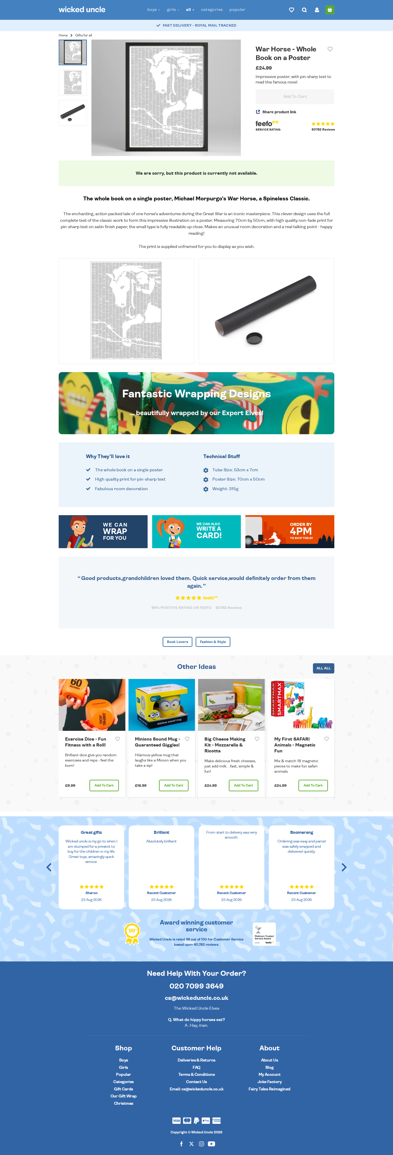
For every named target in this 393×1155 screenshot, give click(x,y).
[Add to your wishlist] (330, 49)
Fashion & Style (213, 642)
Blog (269, 1067)
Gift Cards (123, 1089)
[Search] (304, 9)
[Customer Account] (317, 9)
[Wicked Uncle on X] (191, 1143)
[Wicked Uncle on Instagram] (201, 1143)
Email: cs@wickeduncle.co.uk (196, 1089)
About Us (269, 1060)
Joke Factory (269, 1082)
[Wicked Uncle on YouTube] (211, 1143)
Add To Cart (295, 97)
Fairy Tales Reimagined (269, 1089)
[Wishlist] (291, 9)
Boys (152, 10)
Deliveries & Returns (196, 1060)
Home (63, 35)
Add (104, 785)
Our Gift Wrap (124, 1096)
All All (324, 668)
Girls (172, 10)
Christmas (123, 1103)
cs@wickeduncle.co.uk (196, 998)
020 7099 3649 (196, 986)
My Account (270, 1074)
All (189, 10)
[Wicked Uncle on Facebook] (181, 1143)
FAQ (196, 1067)
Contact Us (196, 1082)
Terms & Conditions (196, 1074)
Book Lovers (177, 642)
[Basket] (329, 9)
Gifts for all (83, 35)
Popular (237, 10)
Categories (212, 10)
